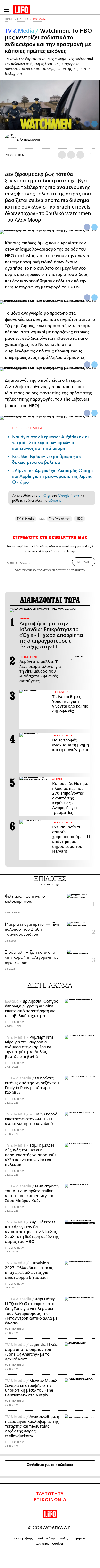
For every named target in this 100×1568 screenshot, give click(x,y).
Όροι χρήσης (23, 1538)
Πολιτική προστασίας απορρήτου (61, 1538)
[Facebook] (87, 124)
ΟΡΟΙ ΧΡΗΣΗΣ (23, 570)
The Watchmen (59, 519)
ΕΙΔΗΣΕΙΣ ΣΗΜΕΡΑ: (27, 428)
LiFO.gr (44, 495)
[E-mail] (80, 155)
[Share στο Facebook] (87, 227)
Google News (69, 495)
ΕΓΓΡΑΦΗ (83, 562)
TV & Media (39, 19)
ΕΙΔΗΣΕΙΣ (23, 19)
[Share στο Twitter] (94, 227)
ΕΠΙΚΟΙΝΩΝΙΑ (50, 1499)
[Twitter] (94, 124)
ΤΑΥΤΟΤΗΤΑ (50, 1493)
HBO (79, 519)
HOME (9, 19)
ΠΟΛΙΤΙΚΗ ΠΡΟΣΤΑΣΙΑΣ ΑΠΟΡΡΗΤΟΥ (61, 570)
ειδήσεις (54, 500)
